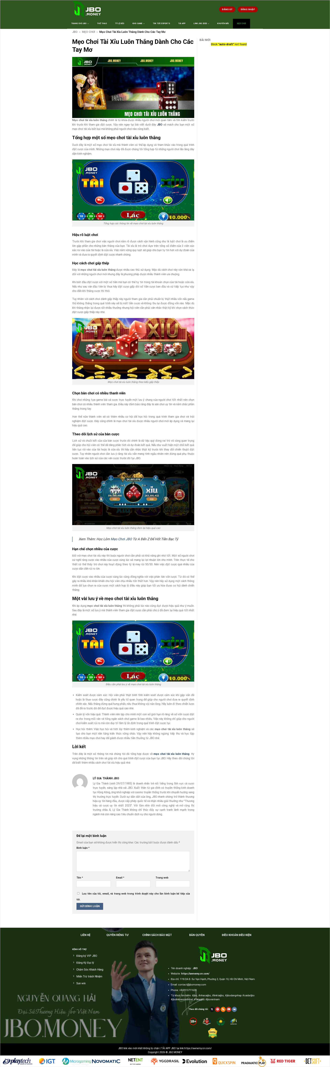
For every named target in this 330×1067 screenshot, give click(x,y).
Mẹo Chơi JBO (121, 539)
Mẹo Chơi (241, 23)
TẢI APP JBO (168, 1048)
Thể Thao (102, 23)
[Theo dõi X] (212, 1009)
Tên (79, 877)
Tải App (181, 23)
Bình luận (83, 848)
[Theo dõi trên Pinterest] (217, 1009)
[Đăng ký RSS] (223, 1009)
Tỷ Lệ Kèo (119, 23)
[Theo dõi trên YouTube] (228, 1009)
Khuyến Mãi (223, 23)
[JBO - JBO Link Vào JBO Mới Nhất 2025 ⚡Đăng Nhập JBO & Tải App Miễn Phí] (87, 9)
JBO (75, 32)
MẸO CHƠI (88, 32)
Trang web (162, 877)
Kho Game (137, 23)
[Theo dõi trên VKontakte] (234, 1009)
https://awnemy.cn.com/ (195, 973)
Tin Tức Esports (161, 23)
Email (120, 877)
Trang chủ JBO (79, 23)
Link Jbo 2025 (200, 23)
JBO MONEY (175, 1052)
